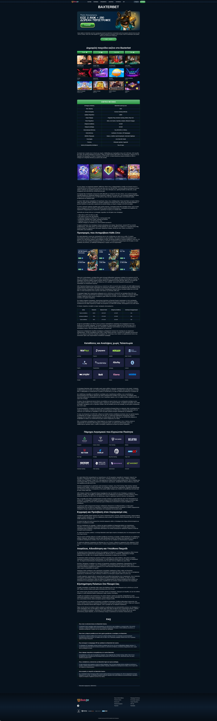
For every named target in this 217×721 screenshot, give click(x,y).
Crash (115, 52)
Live (100, 52)
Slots (131, 52)
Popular (84, 52)
